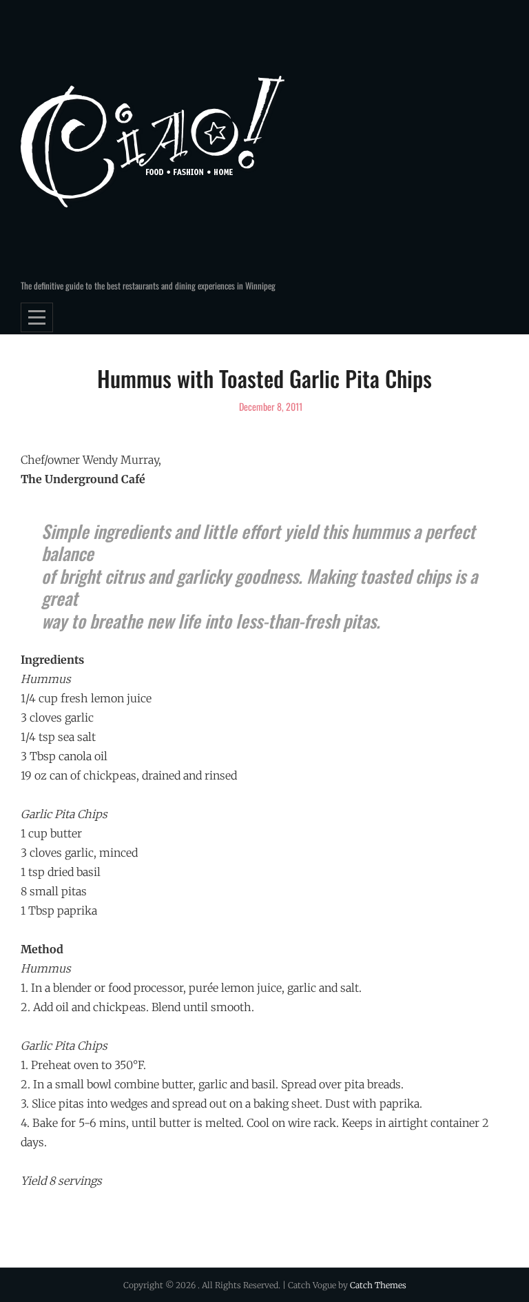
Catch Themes (378, 1285)
